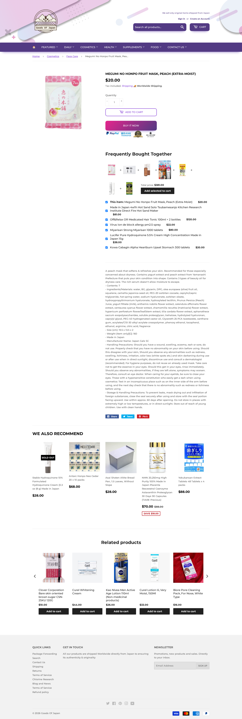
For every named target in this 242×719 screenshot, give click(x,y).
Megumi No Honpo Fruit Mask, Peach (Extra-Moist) (151, 202)
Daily (68, 47)
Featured (48, 47)
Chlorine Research (43, 679)
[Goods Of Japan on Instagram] (126, 704)
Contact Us (176, 47)
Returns (37, 670)
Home (36, 56)
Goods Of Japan (50, 713)
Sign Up (202, 665)
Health (109, 47)
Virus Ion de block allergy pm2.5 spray (135, 224)
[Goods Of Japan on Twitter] (108, 704)
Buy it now (131, 125)
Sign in (181, 19)
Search (36, 658)
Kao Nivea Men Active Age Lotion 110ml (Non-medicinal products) (120, 595)
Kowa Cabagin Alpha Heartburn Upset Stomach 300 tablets (150, 247)
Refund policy (40, 692)
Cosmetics (88, 47)
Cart (202, 27)
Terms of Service (42, 675)
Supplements (133, 47)
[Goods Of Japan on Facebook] (114, 704)
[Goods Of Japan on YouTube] (132, 704)
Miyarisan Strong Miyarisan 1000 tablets (136, 230)
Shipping (127, 85)
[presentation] (34, 576)
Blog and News (41, 683)
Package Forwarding (44, 653)
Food (155, 47)
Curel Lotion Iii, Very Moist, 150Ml (153, 591)
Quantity (110, 95)
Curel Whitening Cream (83, 591)
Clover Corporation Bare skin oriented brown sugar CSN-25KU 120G (51, 595)
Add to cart (53, 611)
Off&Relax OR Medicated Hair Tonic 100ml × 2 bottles (145, 219)
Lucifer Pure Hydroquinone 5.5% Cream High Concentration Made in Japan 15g (155, 236)
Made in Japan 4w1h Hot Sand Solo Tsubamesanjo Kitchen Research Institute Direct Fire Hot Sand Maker (156, 209)
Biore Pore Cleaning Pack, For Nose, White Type (188, 593)
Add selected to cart (157, 190)
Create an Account (200, 19)
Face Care (72, 56)
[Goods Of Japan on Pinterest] (120, 704)
